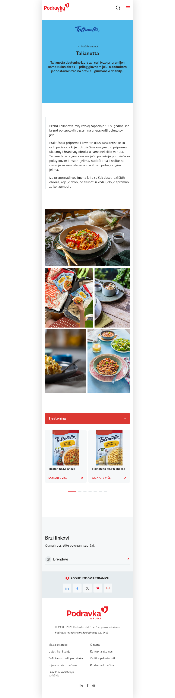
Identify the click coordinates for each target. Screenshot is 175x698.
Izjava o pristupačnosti (63, 665)
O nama (95, 644)
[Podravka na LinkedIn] (81, 686)
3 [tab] (84, 491)
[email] (108, 588)
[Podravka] (56, 10)
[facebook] (77, 588)
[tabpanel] (66, 456)
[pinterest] (97, 588)
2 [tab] (79, 491)
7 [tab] (104, 491)
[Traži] (118, 7)
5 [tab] (94, 491)
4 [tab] (89, 491)
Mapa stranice (58, 644)
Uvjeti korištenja (59, 651)
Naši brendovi (89, 46)
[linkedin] (67, 588)
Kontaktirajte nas (101, 651)
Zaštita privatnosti (102, 658)
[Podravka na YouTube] (93, 686)
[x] (87, 588)
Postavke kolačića (102, 665)
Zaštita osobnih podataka (65, 658)
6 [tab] (99, 491)
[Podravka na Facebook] (88, 686)
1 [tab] (69, 491)
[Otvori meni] (128, 7)
